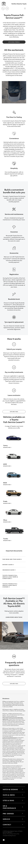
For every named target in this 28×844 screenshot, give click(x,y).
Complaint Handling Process (9, 835)
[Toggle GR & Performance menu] (22, 807)
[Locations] (7, 8)
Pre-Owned (8, 813)
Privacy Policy (10, 833)
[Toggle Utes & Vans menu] (22, 800)
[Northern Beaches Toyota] (4, 3)
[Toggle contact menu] (22, 813)
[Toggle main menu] (24, 8)
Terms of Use (16, 833)
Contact (7, 824)
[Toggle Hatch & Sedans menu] (22, 789)
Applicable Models (14, 42)
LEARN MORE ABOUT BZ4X (14, 617)
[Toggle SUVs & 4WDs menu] (22, 795)
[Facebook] (4, 840)
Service (6, 819)
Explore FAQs (14, 411)
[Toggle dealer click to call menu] (3, 8)
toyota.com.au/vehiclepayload (9, 737)
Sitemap (5, 833)
